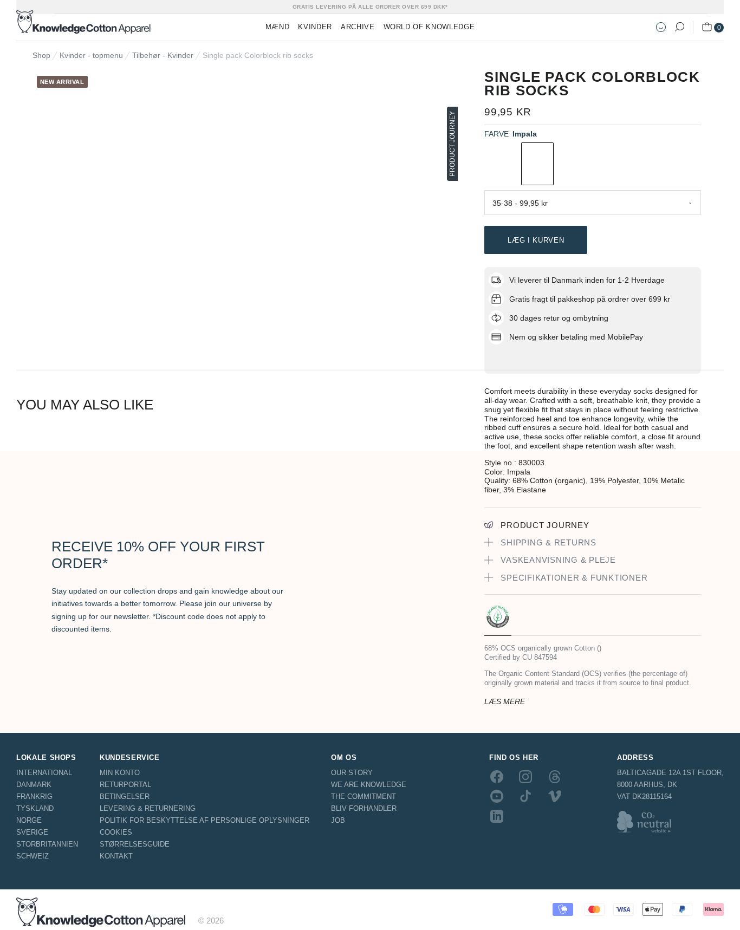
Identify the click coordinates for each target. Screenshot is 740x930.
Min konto (120, 773)
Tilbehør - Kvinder (162, 55)
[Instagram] (525, 776)
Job (338, 820)
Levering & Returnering (148, 808)
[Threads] (554, 776)
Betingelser (125, 796)
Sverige (32, 832)
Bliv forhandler (364, 808)
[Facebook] (496, 776)
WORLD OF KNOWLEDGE (429, 27)
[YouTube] (496, 796)
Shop (41, 55)
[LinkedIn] (496, 815)
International (44, 773)
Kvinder (315, 27)
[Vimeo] (554, 796)
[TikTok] (525, 796)
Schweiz (32, 856)
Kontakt (116, 856)
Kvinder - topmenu (91, 55)
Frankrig (34, 796)
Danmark (33, 785)
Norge (29, 820)
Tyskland (35, 808)
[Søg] (679, 27)
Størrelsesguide (135, 844)
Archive (358, 27)
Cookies (116, 832)
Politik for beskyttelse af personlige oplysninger (204, 820)
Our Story (352, 773)
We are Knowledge (368, 785)
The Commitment (363, 796)
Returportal (125, 785)
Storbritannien (47, 844)
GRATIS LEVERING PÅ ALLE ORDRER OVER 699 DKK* (370, 7)
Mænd (277, 27)
